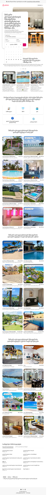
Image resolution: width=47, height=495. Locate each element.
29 (18, 59)
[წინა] (21, 69)
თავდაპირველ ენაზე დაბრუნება (33, 1)
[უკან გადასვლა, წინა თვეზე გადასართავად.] (6, 44)
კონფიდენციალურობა (20, 492)
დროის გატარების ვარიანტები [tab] (21, 446)
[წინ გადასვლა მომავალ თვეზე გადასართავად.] (20, 44)
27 (13, 59)
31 (6, 62)
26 (11, 59)
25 (8, 59)
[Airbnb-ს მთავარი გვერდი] (5, 5)
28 (16, 59)
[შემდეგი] (25, 69)
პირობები (28, 492)
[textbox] (9, 41)
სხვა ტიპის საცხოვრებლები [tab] (7, 446)
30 (20, 59)
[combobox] (15, 36)
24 (6, 59)
